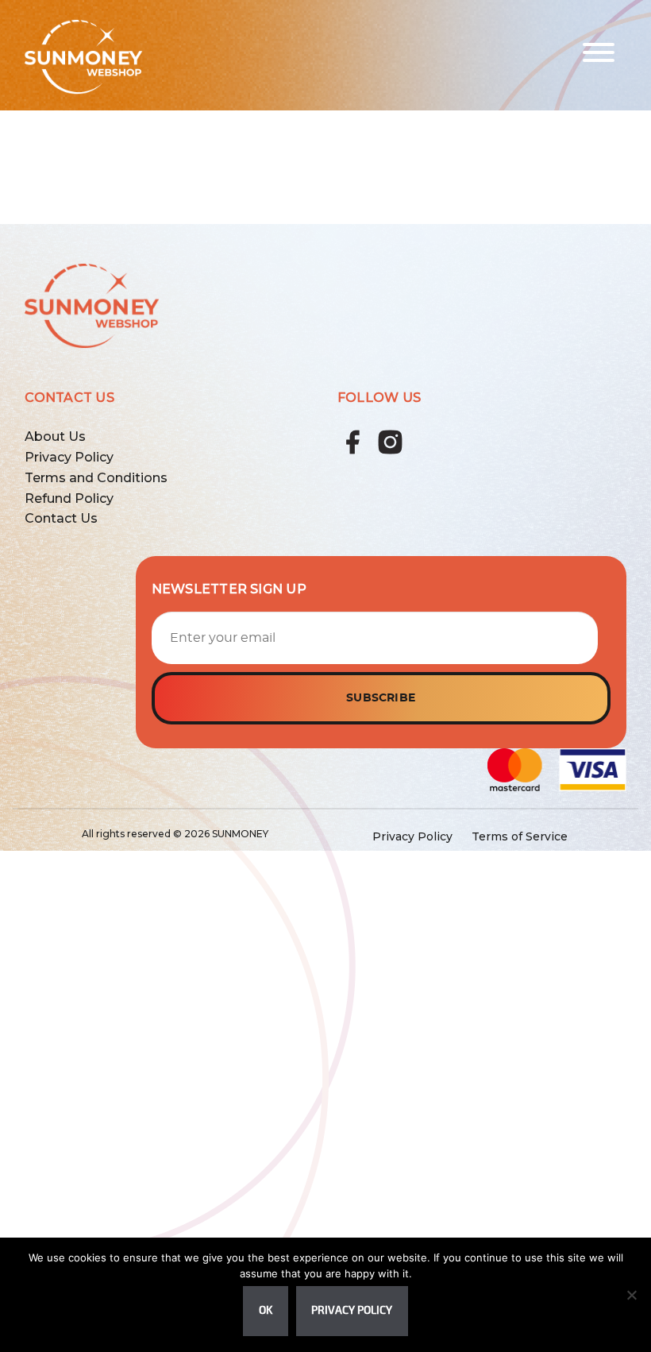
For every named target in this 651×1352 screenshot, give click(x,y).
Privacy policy (351, 1310)
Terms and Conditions (96, 477)
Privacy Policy (69, 457)
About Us (55, 436)
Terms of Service (520, 836)
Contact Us (61, 518)
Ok (265, 1310)
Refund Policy (69, 498)
